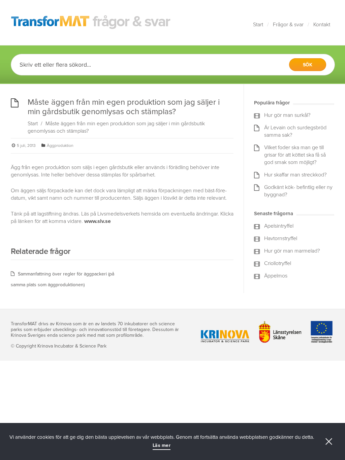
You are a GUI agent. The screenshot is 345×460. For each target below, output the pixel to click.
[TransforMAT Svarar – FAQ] (91, 22)
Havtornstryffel (280, 238)
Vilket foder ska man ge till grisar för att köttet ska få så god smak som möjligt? (295, 155)
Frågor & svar (288, 24)
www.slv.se (97, 221)
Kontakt (321, 24)
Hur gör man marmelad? (292, 251)
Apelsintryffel (278, 226)
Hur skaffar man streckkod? (295, 174)
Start (258, 24)
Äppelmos (275, 275)
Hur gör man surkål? (287, 115)
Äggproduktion (60, 145)
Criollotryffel (277, 263)
